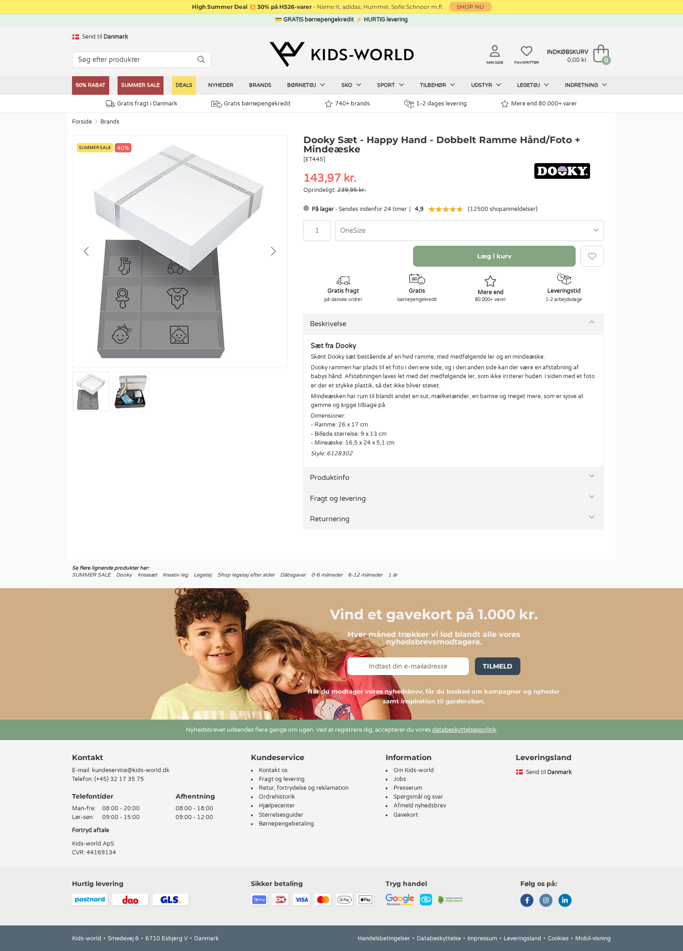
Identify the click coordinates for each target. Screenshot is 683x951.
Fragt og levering (338, 498)
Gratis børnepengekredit (257, 103)
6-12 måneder (365, 575)
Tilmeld (497, 666)
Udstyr (482, 85)
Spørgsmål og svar (418, 797)
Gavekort (406, 815)
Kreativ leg (175, 575)
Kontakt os (273, 770)
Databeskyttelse (439, 938)
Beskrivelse (328, 324)
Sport (386, 85)
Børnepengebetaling (286, 823)
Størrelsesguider (281, 815)
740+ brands (352, 103)
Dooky (124, 575)
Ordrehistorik (277, 797)
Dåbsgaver (293, 575)
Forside (82, 121)
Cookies (558, 938)
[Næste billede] (272, 251)
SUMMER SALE (140, 85)
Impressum (482, 938)
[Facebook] (526, 901)
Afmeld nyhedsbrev (420, 805)
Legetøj (529, 85)
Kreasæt (147, 575)
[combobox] (469, 230)
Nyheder (220, 85)
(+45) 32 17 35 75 (119, 779)
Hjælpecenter (277, 805)
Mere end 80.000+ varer (544, 103)
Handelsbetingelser (384, 938)
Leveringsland (522, 938)
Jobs (400, 779)
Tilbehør (433, 85)
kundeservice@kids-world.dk (131, 770)
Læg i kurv (494, 256)
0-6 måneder (326, 575)
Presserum (408, 788)
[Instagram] (545, 901)
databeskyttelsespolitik (464, 730)
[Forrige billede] (87, 251)
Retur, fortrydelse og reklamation (303, 788)
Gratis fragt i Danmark (147, 103)
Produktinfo (329, 477)
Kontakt (87, 757)
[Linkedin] (564, 901)
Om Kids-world (414, 770)
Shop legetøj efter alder (246, 575)
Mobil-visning (593, 938)
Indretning (582, 85)
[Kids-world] (341, 54)
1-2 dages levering (441, 103)
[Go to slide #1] (90, 392)
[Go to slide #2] (130, 392)
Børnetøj (302, 85)
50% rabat (90, 85)
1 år (392, 575)
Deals (184, 85)
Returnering (329, 519)
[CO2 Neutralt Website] (450, 899)
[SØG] (201, 59)
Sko (348, 85)
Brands (260, 85)
